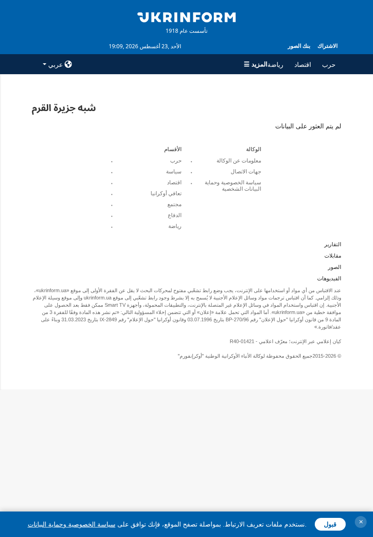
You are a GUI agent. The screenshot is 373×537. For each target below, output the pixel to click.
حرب (329, 64)
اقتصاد (302, 64)
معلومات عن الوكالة (239, 160)
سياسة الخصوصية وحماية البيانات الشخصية (233, 185)
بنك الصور (299, 46)
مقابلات (332, 256)
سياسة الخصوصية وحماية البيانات (72, 524)
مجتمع (174, 204)
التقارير (332, 244)
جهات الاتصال (246, 171)
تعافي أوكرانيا (166, 193)
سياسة (173, 171)
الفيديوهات (329, 278)
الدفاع (174, 215)
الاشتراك (328, 46)
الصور (334, 267)
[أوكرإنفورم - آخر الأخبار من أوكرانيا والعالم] (186, 16)
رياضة (275, 64)
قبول (330, 524)
